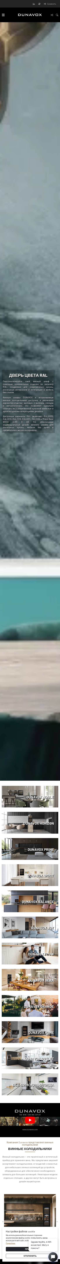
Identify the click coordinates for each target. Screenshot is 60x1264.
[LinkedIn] (34, 4)
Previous (3, 1221)
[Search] (57, 14)
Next (56, 403)
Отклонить (30, 1256)
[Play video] (30, 1120)
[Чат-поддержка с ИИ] (53, 1257)
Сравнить (51, 4)
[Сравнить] (52, 15)
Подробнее (10, 1243)
